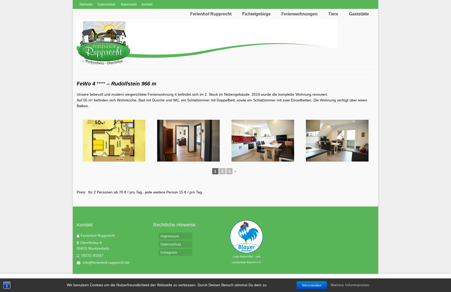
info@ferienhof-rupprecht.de (105, 262)
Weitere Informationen (350, 285)
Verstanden (312, 285)
